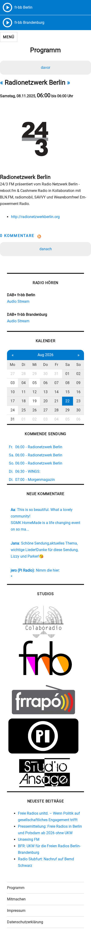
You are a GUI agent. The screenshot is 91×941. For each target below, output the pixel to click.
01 (67, 374)
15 (67, 392)
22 (67, 401)
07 (56, 383)
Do (45, 364)
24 (12, 410)
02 (78, 374)
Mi (34, 364)
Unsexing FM (28, 839)
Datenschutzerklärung (25, 922)
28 (23, 374)
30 (45, 374)
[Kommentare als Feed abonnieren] (45, 236)
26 (34, 410)
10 (12, 392)
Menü (8, 37)
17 (12, 401)
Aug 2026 (45, 355)
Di (23, 364)
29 (34, 374)
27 (12, 374)
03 (12, 383)
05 (34, 383)
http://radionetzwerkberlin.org (35, 217)
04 (23, 383)
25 (23, 410)
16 (78, 392)
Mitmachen (16, 899)
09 (78, 383)
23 (78, 401)
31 (56, 374)
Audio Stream (18, 301)
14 (56, 392)
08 (67, 383)
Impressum (16, 910)
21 (56, 401)
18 (23, 401)
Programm (15, 887)
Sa (67, 364)
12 (34, 392)
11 (23, 392)
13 (45, 392)
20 (45, 401)
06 (45, 383)
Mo (12, 364)
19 (34, 401)
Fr (56, 364)
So (78, 364)
